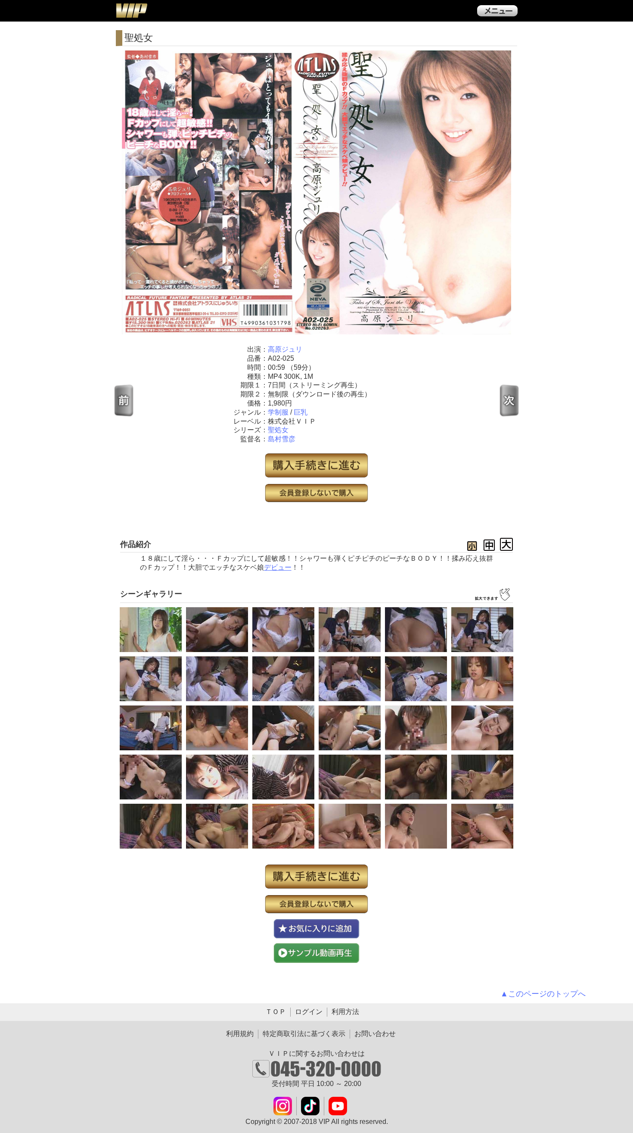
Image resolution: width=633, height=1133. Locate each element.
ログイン (309, 1011)
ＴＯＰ (275, 1011)
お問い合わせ (375, 1033)
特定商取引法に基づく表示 (304, 1033)
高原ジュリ (285, 349)
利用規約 (240, 1033)
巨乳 (300, 412)
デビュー (278, 567)
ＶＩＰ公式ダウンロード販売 (131, 10)
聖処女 (278, 430)
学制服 (278, 412)
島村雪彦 (281, 439)
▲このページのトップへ (543, 993)
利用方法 (345, 1011)
